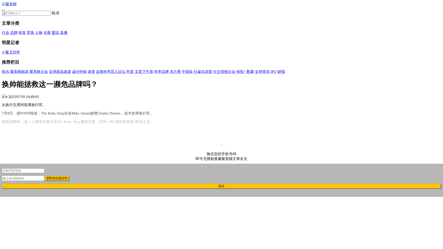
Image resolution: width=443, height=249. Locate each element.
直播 (63, 33)
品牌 (14, 33)
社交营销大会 (224, 72)
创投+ (241, 72)
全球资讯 (262, 72)
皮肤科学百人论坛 (111, 72)
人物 (38, 33)
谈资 (91, 72)
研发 (22, 33)
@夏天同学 (11, 52)
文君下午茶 (144, 72)
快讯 (5, 72)
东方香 (175, 72)
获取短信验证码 (56, 178)
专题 (47, 33)
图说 (55, 33)
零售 (30, 33)
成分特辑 (79, 72)
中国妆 (187, 72)
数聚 (250, 72)
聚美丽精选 (19, 72)
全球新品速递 (60, 72)
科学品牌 (161, 72)
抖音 (130, 72)
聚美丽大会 (39, 72)
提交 (221, 186)
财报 (281, 72)
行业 (5, 33)
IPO (274, 72)
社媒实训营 (203, 72)
